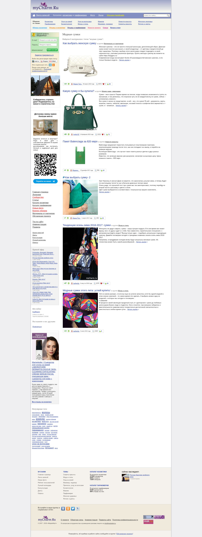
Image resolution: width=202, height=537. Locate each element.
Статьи (105, 28)
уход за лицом (45, 446)
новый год (49, 426)
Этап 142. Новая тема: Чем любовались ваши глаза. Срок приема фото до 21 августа (42, 293)
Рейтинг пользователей (46, 483)
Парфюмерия (50, 24)
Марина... (75, 170)
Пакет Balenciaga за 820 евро (80, 141)
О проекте (65, 520)
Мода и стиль (83, 24)
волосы (46, 412)
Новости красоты (125, 21)
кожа (33, 419)
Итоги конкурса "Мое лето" (41, 283)
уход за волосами (40, 444)
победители (53, 430)
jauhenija (76, 283)
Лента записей (43, 15)
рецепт (34, 438)
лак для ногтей (54, 421)
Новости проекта (94, 28)
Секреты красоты (125, 24)
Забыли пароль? (37, 50)
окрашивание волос (40, 428)
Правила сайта (105, 520)
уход (46, 442)
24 (107, 283)
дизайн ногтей (49, 414)
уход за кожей (36, 446)
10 (103, 170)
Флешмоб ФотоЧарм (38, 448)
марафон (50, 424)
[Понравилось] (69, 84)
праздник (34, 434)
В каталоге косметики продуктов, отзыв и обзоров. (98, 477)
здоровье (41, 416)
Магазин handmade (115, 15)
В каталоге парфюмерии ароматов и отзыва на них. (99, 489)
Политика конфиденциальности (125, 520)
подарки (35, 432)
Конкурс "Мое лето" (38, 279)
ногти (55, 426)
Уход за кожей (66, 21)
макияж (34, 424)
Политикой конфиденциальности (41, 70)
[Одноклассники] (68, 509)
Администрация (39, 224)
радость (54, 436)
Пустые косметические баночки (41, 436)
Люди (100, 15)
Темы (65, 472)
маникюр (42, 424)
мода (43, 426)
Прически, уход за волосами (73, 485)
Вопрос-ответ (115, 28)
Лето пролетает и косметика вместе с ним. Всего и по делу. (45, 287)
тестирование (46, 440)
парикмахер (38, 430)
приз (39, 434)
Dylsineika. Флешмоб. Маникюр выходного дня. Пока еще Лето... (43, 253)
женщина (34, 416)
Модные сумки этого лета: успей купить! (86, 290)
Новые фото (37, 208)
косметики (67, 15)
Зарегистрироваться (44, 55)
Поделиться (37, 327)
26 (110, 84)
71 (109, 134)
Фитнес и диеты (144, 24)
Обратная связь (76, 520)
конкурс (40, 418)
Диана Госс (76, 218)
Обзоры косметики (40, 28)
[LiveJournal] (78, 509)
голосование (36, 414)
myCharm (42, 472)
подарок (41, 432)
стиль (33, 440)
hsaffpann (36, 312)
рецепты (39, 438)
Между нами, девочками (111, 91)
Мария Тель (77, 84)
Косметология (66, 24)
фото (56, 448)
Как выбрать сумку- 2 (77, 177)
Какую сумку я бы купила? (78, 91)
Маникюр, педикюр (105, 24)
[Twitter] (73, 509)
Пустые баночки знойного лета (42, 258)
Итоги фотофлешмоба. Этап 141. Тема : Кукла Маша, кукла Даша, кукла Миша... (44, 263)
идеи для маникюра (52, 416)
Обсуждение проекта (41, 216)
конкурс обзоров (51, 419)
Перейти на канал (43, 181)
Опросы (35, 242)
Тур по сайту (37, 222)
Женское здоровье (145, 21)
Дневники (36, 195)
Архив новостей (38, 233)
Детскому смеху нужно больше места (45, 115)
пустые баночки (51, 434)
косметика (36, 421)
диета (42, 414)
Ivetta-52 (76, 134)
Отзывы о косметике (57, 28)
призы (44, 434)
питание (47, 430)
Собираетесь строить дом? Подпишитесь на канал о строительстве (44, 102)
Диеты (34, 235)
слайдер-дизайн (48, 438)
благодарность (36, 412)
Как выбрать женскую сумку (79, 43)
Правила (36, 227)
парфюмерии (81, 15)
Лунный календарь (39, 240)
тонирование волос (37, 442)
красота (45, 421)
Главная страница (40, 192)
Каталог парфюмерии (41, 205)
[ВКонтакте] (63, 509)
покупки (47, 432)
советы (56, 438)
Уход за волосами (85, 21)
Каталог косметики (40, 203)
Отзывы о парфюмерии (76, 28)
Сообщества (37, 197)
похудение (54, 432)
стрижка (38, 440)
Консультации (37, 237)
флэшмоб (49, 448)
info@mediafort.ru (110, 523)
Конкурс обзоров (39, 211)
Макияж (101, 21)
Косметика (49, 21)
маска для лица (36, 426)
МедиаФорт (52, 523)
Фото (92, 15)
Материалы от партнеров (113, 43)
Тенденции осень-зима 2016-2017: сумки (87, 225)
